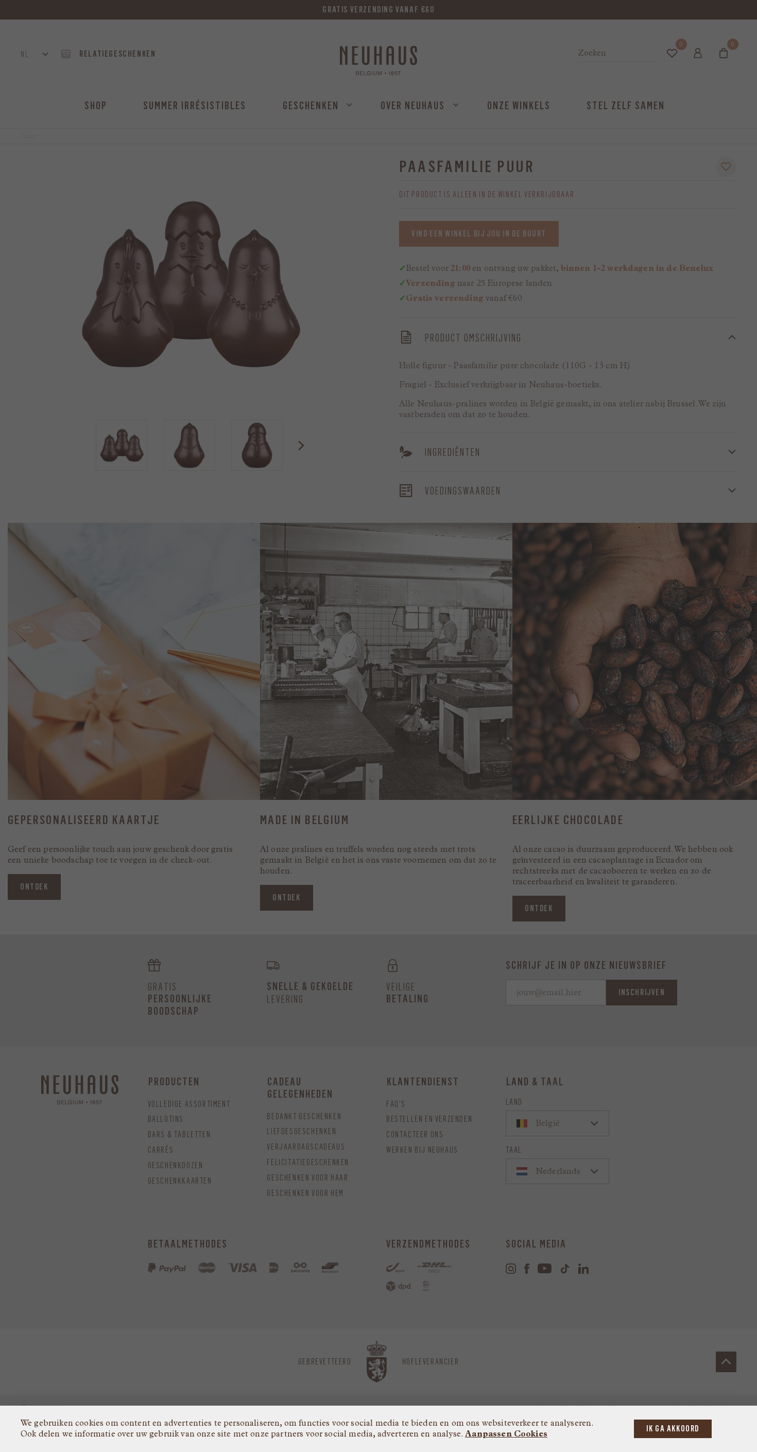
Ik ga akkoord (672, 1428)
